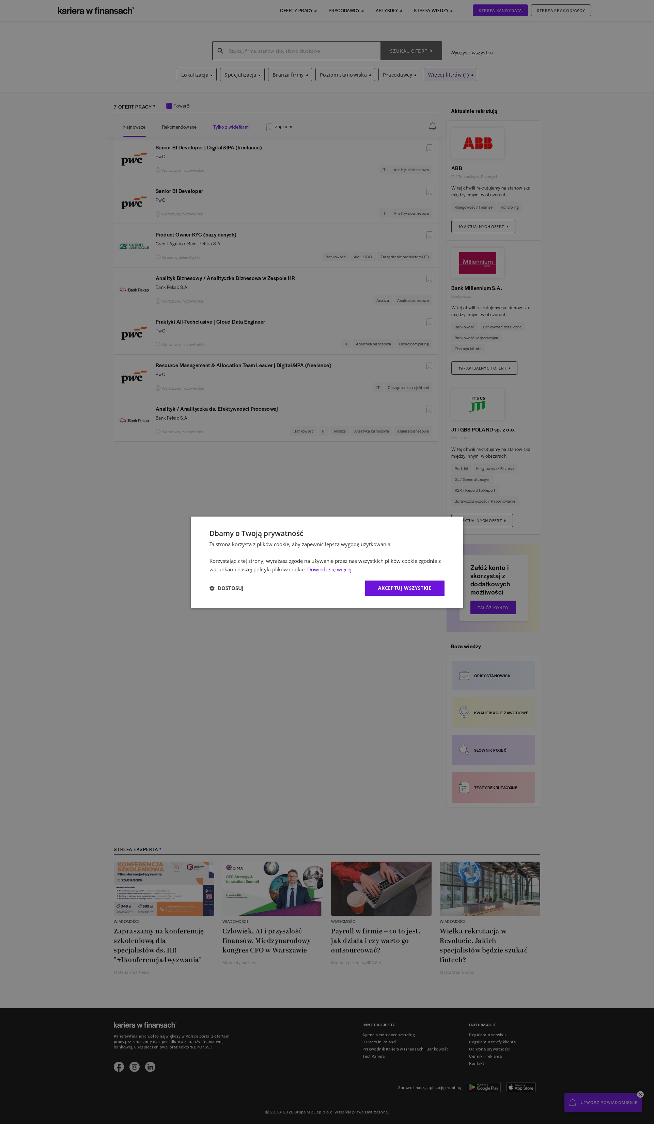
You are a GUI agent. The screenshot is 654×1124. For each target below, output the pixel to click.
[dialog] (327, 561)
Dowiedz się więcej (329, 569)
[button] (226, 588)
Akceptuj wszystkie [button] (405, 588)
